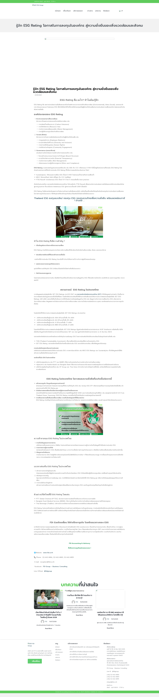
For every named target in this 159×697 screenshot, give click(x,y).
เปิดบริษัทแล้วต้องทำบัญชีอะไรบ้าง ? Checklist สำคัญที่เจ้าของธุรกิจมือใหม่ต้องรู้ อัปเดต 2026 (49, 614)
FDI (46, 621)
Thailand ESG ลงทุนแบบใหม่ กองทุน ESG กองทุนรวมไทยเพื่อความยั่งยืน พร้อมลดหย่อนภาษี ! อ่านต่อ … (79, 199)
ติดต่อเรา (106, 11)
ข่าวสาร (90, 11)
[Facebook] (125, 1)
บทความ (98, 11)
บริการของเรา (78, 11)
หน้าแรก (58, 11)
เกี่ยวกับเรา (67, 11)
